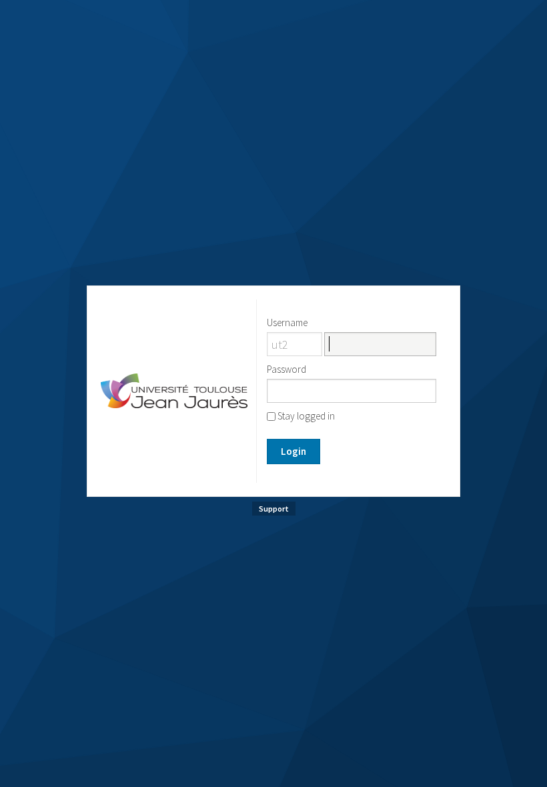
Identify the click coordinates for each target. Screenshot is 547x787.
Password (286, 369)
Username (287, 322)
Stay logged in (305, 416)
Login (293, 451)
